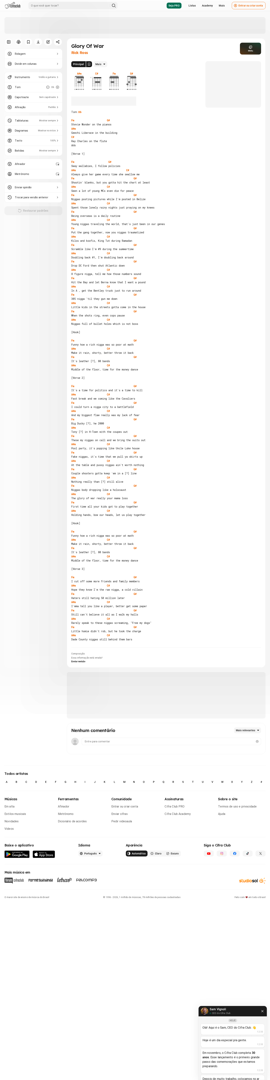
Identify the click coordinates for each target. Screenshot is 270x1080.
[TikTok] (248, 853)
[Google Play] (17, 854)
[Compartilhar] (58, 42)
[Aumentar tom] (57, 87)
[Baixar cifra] (38, 42)
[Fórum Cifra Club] (14, 881)
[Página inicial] (12, 5)
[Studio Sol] (252, 881)
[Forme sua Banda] (40, 880)
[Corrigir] (48, 42)
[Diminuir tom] (48, 87)
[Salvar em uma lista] (28, 42)
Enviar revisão (78, 661)
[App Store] (44, 854)
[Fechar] (262, 1011)
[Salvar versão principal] (89, 64)
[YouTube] (209, 853)
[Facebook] (235, 853)
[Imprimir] (18, 42)
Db (79, 112)
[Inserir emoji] (257, 741)
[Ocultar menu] (8, 42)
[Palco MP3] (86, 880)
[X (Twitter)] (261, 853)
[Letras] (64, 880)
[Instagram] (222, 853)
